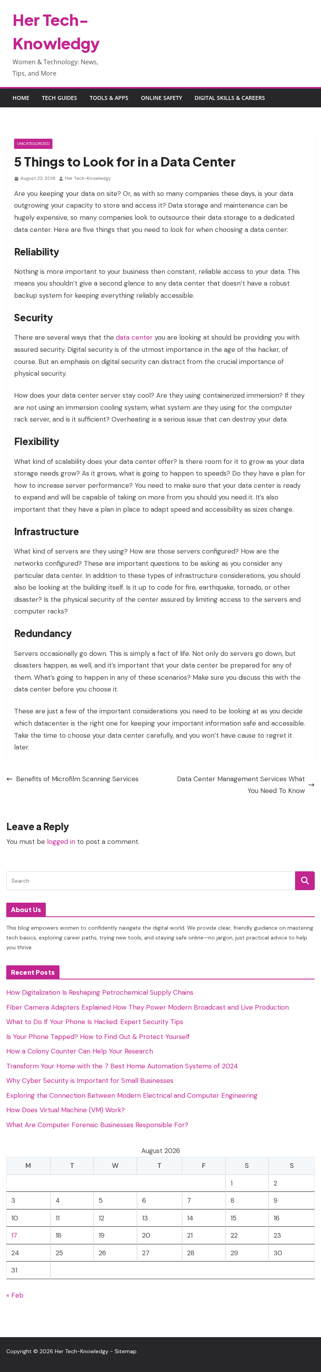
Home (21, 97)
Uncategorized (33, 143)
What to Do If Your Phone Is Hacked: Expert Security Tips (94, 1021)
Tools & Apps (109, 97)
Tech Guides (59, 97)
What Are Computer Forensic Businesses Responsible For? (97, 1124)
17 (14, 1235)
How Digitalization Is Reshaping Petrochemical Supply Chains (99, 992)
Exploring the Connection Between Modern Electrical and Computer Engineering (132, 1095)
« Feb (14, 1295)
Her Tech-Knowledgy (88, 178)
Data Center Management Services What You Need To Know (241, 785)
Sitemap (126, 1351)
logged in (61, 841)
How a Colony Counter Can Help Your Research (79, 1051)
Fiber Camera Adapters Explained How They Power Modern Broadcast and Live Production (147, 1007)
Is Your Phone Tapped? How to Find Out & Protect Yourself (98, 1036)
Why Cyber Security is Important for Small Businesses (89, 1080)
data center (134, 337)
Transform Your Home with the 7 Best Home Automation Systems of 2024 (122, 1066)
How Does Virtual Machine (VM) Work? (65, 1110)
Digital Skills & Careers (230, 97)
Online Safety (161, 97)
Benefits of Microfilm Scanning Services (77, 779)
